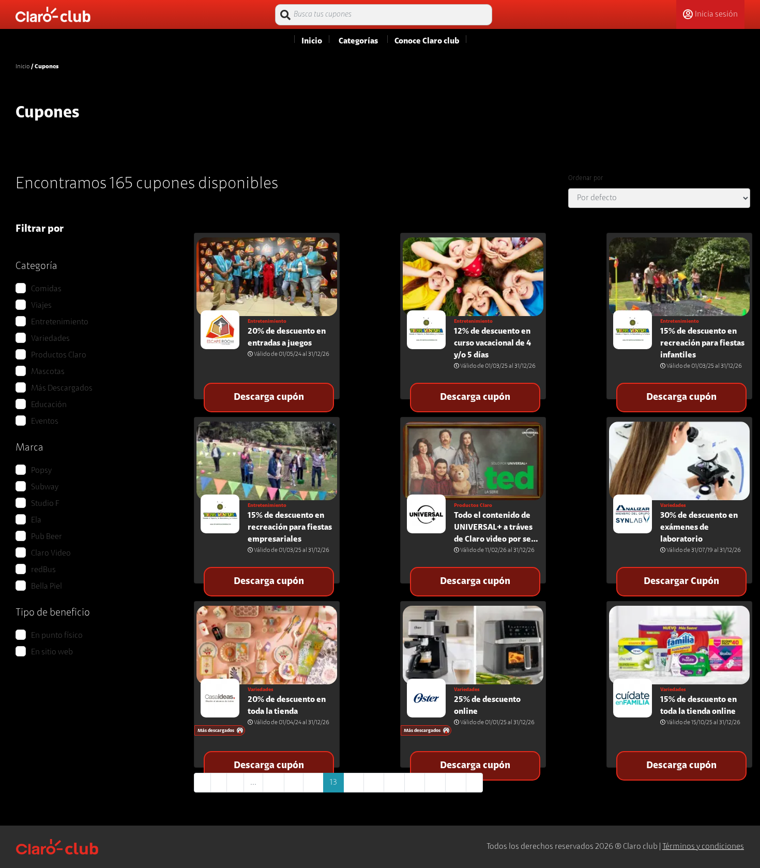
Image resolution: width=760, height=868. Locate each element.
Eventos (44, 421)
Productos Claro (58, 355)
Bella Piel (46, 586)
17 (414, 783)
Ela (36, 520)
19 (456, 783)
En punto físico (57, 636)
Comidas (46, 289)
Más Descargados (62, 388)
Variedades (50, 339)
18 (435, 783)
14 (353, 783)
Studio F (45, 504)
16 (394, 783)
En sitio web (52, 652)
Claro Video (51, 553)
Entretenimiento (59, 322)
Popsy (41, 471)
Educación (49, 405)
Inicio (22, 67)
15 (373, 783)
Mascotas (48, 372)
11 (294, 783)
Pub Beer (46, 537)
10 (273, 783)
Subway (44, 487)
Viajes (41, 306)
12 (313, 783)
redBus (43, 570)
